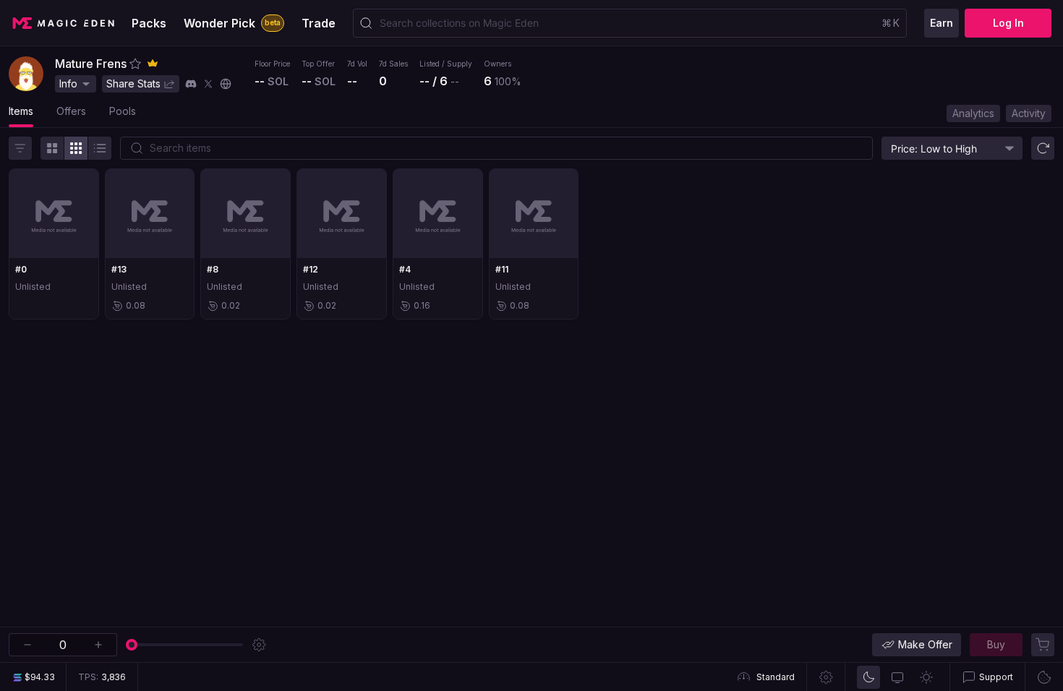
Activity (1029, 113)
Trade (319, 23)
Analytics (973, 113)
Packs (149, 23)
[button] (135, 63)
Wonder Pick (232, 23)
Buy (996, 644)
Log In (1008, 23)
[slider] (131, 645)
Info (68, 83)
